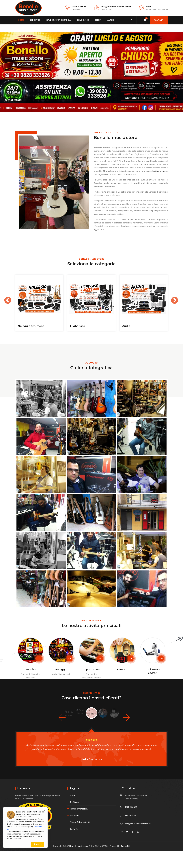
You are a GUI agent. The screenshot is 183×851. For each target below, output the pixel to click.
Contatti (159, 20)
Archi (21, 326)
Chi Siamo (35, 20)
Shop (98, 20)
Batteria (75, 326)
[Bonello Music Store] (28, 8)
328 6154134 (130, 815)
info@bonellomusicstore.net (116, 6)
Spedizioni (74, 815)
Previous (5, 298)
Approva (38, 844)
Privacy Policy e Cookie (80, 822)
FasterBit (125, 846)
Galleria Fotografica (58, 20)
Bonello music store (79, 846)
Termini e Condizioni (79, 809)
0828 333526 (79, 6)
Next (172, 298)
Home (21, 20)
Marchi (110, 20)
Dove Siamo (83, 20)
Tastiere (127, 326)
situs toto (159, 171)
